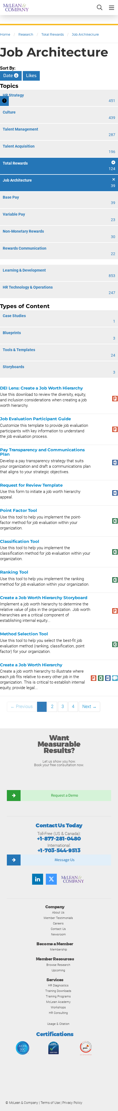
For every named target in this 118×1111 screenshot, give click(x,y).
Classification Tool (19, 541)
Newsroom (58, 934)
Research (25, 34)
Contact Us (58, 929)
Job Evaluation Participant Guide (35, 418)
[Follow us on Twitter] (51, 879)
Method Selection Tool (24, 633)
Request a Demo (64, 795)
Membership (58, 949)
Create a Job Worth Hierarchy (31, 664)
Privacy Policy (72, 1103)
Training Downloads (58, 991)
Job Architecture (85, 34)
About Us (58, 912)
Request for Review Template (31, 485)
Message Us (65, 860)
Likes (31, 75)
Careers (58, 923)
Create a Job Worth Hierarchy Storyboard (43, 597)
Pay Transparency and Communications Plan (42, 452)
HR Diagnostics (58, 985)
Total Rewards (52, 34)
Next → (89, 706)
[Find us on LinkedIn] (37, 879)
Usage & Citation (58, 1024)
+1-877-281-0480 (59, 838)
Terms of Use (50, 1103)
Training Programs (58, 996)
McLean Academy (58, 1002)
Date (8, 75)
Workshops (58, 1007)
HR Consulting (58, 1013)
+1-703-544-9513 (59, 850)
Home (5, 34)
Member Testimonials (58, 918)
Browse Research (58, 965)
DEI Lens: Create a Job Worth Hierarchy (41, 388)
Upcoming (58, 970)
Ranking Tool (14, 572)
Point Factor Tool (18, 510)
